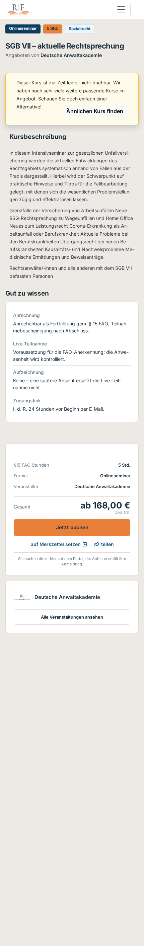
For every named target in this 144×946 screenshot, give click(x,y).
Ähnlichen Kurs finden (94, 111)
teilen (107, 544)
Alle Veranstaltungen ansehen (72, 617)
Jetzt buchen (72, 527)
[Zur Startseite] (18, 9)
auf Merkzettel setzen (56, 544)
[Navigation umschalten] (121, 9)
